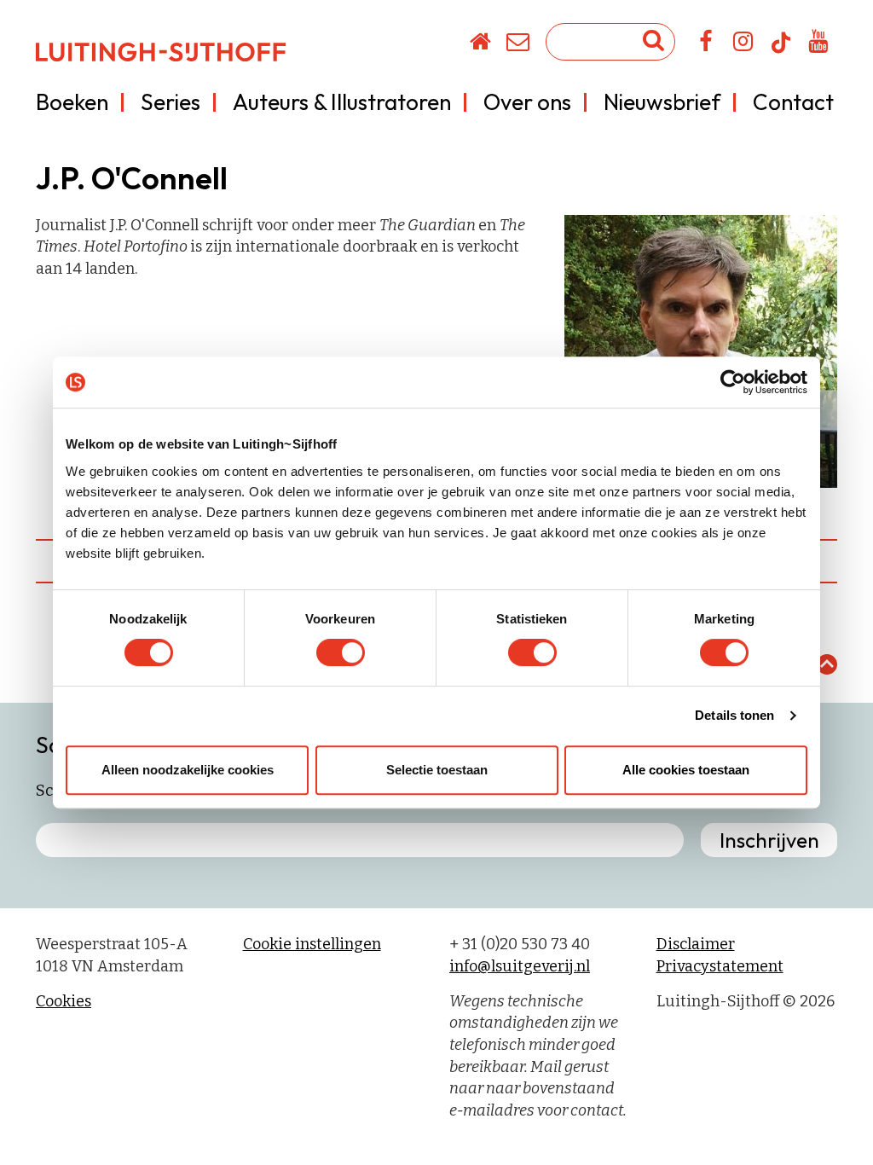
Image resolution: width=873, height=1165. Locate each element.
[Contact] (519, 44)
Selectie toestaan (437, 769)
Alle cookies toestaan (685, 769)
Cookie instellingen (312, 944)
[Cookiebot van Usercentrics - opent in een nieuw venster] (732, 382)
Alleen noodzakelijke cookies (187, 769)
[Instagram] (744, 44)
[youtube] (819, 44)
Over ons (527, 102)
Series (170, 102)
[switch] (340, 652)
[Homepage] (481, 44)
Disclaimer (695, 944)
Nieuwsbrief (662, 102)
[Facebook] (706, 44)
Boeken (72, 102)
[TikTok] (781, 50)
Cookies (63, 1001)
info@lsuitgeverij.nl (519, 966)
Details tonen (734, 715)
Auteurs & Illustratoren (342, 102)
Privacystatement (719, 966)
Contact (793, 102)
